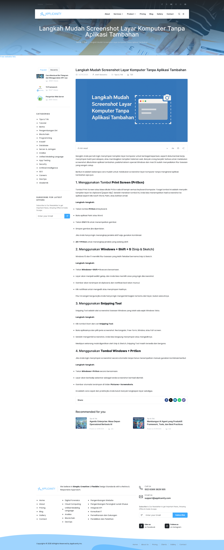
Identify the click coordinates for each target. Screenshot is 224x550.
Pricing (42, 507)
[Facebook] (166, 400)
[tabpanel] (53, 89)
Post (85, 42)
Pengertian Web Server (55, 97)
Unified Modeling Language (72, 509)
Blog (41, 511)
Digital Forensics (72, 500)
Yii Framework (51, 87)
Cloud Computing (73, 504)
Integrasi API (96, 507)
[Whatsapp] (179, 400)
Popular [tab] (43, 70)
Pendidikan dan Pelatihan (102, 519)
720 (131, 75)
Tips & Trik (118, 75)
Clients (164, 544)
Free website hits (8, 56)
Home (40, 4)
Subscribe (180, 515)
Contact (49, 4)
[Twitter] (171, 400)
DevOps (68, 521)
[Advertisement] (70, 455)
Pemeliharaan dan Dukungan (104, 515)
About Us (145, 544)
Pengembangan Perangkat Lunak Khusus (109, 504)
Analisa (68, 514)
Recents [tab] (54, 70)
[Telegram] (175, 400)
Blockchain (70, 518)
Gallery (42, 515)
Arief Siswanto (101, 75)
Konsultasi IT (96, 511)
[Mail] (184, 400)
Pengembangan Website (102, 500)
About (42, 504)
